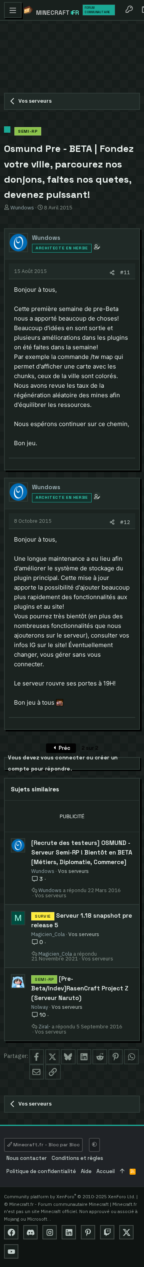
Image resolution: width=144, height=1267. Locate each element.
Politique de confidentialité (41, 1171)
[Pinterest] (88, 1232)
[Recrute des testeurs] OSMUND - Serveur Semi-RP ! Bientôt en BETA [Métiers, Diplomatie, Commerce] (81, 852)
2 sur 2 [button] (90, 748)
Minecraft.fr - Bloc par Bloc (46, 1144)
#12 (125, 522)
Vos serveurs (73, 871)
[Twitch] (107, 1232)
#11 (125, 272)
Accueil (105, 1171)
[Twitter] (126, 1232)
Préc (64, 748)
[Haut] (122, 1171)
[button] (13, 10)
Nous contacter (26, 1158)
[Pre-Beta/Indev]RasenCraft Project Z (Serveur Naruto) (79, 988)
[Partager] (112, 272)
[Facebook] (11, 1232)
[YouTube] (11, 1251)
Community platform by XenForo (69, 1196)
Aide (86, 1171)
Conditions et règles (77, 1158)
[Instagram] (49, 1232)
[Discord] (30, 1232)
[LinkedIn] (69, 1232)
